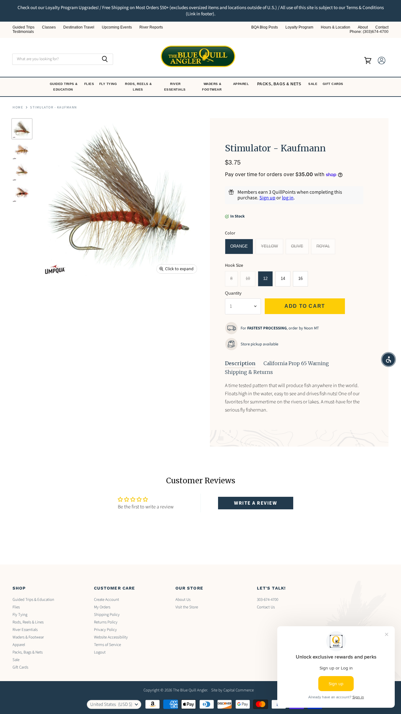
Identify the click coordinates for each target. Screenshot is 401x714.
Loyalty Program (299, 27)
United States (111, 704)
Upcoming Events (117, 27)
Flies (89, 84)
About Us (182, 599)
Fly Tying (108, 84)
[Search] (104, 59)
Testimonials (23, 32)
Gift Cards (334, 84)
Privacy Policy (105, 630)
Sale (313, 84)
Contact (381, 27)
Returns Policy (105, 622)
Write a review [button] (255, 503)
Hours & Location (335, 27)
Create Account (106, 599)
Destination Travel (78, 27)
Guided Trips (23, 27)
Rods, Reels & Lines (138, 86)
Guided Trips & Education (64, 86)
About (363, 27)
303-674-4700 (267, 599)
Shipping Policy (107, 614)
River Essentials (175, 86)
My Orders (102, 607)
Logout (100, 652)
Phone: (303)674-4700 (369, 32)
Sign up (267, 197)
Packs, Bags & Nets (279, 84)
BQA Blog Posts (264, 27)
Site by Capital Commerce (232, 690)
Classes (49, 27)
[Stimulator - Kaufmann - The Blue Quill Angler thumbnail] (22, 129)
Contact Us (266, 607)
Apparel (241, 84)
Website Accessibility (111, 637)
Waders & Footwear (212, 86)
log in (288, 197)
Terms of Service (107, 645)
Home (18, 108)
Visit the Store (186, 607)
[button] (388, 359)
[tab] (240, 363)
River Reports (151, 27)
